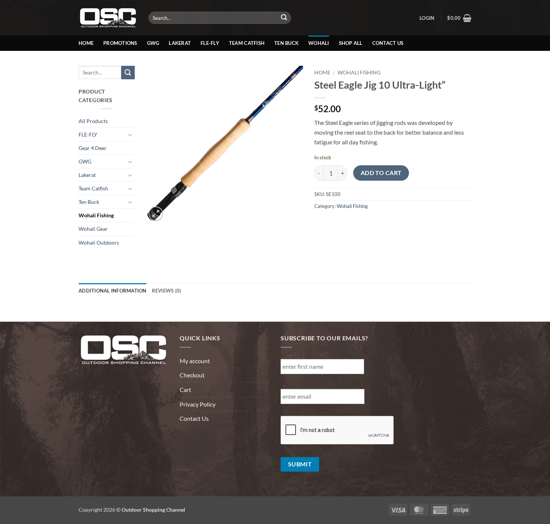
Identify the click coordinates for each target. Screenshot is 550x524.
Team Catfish (247, 43)
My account (195, 360)
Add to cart (381, 172)
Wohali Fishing (96, 215)
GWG (153, 43)
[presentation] (337, 430)
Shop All (351, 43)
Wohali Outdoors (99, 242)
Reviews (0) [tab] (166, 291)
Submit (300, 464)
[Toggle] (130, 135)
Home (86, 43)
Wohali (318, 43)
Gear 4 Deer (93, 148)
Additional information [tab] (113, 291)
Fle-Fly (210, 43)
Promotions (120, 43)
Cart (185, 389)
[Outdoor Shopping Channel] (108, 17)
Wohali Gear (93, 229)
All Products (93, 121)
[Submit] (284, 18)
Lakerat (180, 43)
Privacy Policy (198, 404)
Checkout (192, 375)
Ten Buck (286, 43)
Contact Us (388, 43)
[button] (426, 18)
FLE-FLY (88, 134)
